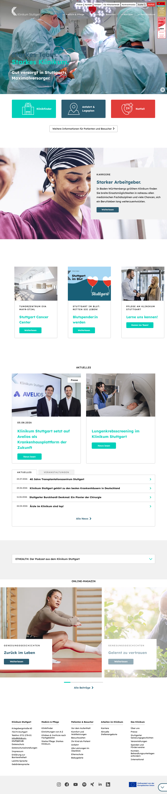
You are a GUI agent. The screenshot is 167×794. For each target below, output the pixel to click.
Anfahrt (97, 4)
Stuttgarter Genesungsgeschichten (142, 736)
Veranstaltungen (139, 741)
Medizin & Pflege (75, 14)
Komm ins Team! (139, 325)
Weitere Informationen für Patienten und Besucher (82, 128)
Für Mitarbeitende (111, 4)
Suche (140, 4)
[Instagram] (59, 784)
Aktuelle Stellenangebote (109, 733)
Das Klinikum (148, 14)
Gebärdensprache (20, 764)
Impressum (17, 751)
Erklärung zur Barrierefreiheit (19, 756)
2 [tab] (73, 682)
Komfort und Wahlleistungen (79, 733)
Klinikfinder (47, 728)
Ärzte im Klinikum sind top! (47, 506)
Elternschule (77, 754)
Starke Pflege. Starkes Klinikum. (52, 742)
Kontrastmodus (128, 4)
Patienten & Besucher (104, 14)
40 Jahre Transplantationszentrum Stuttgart (57, 479)
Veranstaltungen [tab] (56, 472)
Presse (79, 4)
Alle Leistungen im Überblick (80, 749)
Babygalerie (77, 758)
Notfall (151, 4)
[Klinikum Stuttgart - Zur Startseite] (26, 11)
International (137, 759)
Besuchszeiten (78, 738)
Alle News (82, 518)
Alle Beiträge (82, 687)
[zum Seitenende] (162, 787)
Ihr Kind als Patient (80, 741)
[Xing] (92, 784)
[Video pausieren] (162, 89)
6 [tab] (100, 682)
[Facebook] (67, 784)
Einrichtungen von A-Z (52, 732)
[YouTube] (75, 784)
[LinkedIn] (100, 784)
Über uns (135, 728)
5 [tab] (93, 682)
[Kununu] (108, 784)
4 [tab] (87, 682)
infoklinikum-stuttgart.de (19, 739)
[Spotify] (84, 784)
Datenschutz (18, 744)
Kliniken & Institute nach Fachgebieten (53, 736)
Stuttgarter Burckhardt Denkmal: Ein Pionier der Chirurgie (65, 497)
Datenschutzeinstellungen (24, 748)
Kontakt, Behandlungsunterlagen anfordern (142, 753)
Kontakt (88, 4)
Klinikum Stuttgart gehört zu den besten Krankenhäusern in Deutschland (75, 488)
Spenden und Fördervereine (138, 746)
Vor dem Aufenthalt (81, 728)
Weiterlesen (108, 209)
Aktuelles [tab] (24, 472)
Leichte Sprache (19, 761)
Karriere (128, 14)
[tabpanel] (83, 501)
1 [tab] (67, 682)
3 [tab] (80, 682)
